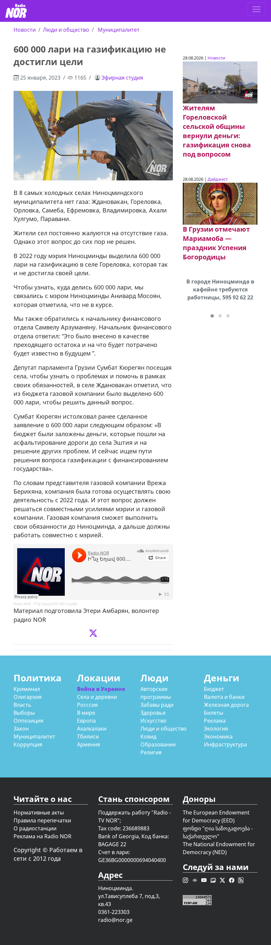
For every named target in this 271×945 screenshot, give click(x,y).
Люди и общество (66, 29)
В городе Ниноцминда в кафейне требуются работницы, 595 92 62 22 (220, 289)
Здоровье (153, 712)
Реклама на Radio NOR (42, 836)
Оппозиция (28, 720)
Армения (88, 744)
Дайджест (218, 179)
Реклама (215, 720)
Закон (21, 728)
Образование (158, 744)
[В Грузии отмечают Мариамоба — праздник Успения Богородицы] (220, 203)
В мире (86, 712)
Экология (216, 728)
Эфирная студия (122, 77)
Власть (22, 704)
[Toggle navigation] (256, 9)
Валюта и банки (224, 696)
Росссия (87, 704)
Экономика (218, 736)
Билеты (213, 712)
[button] (212, 316)
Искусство (153, 720)
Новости (25, 29)
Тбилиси (88, 736)
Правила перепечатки (42, 820)
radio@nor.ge (115, 920)
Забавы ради (157, 704)
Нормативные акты (39, 812)
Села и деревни (97, 696)
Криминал (27, 689)
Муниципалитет (118, 29)
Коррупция (28, 744)
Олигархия (28, 696)
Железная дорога (226, 704)
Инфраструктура (225, 744)
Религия (151, 752)
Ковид (148, 736)
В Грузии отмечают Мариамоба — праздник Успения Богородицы (216, 243)
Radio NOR (22, 604)
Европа (86, 720)
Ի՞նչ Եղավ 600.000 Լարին (55, 604)
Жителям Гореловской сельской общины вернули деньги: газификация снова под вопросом (217, 131)
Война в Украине (101, 689)
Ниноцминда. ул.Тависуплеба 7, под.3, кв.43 (129, 896)
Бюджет (214, 689)
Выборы (24, 712)
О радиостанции (35, 828)
